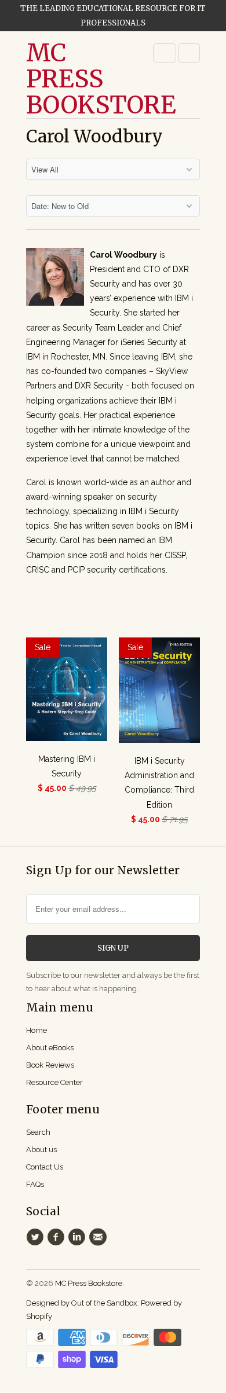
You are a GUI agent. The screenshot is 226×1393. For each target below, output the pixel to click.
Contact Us (44, 1167)
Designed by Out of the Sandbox (81, 1303)
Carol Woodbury (94, 136)
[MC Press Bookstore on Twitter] (36, 1237)
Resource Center (54, 1082)
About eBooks (50, 1047)
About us (41, 1149)
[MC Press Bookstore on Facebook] (57, 1237)
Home (36, 1030)
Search (38, 1132)
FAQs (35, 1184)
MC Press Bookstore (72, 79)
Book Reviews (50, 1065)
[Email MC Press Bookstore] (99, 1237)
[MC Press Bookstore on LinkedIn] (78, 1237)
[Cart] (189, 53)
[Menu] (164, 53)
